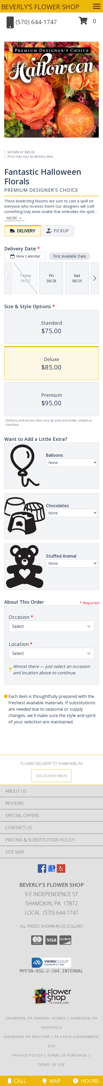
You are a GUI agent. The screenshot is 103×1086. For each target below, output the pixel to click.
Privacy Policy (27, 1055)
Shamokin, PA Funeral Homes (36, 1018)
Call (18, 1080)
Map (53, 1080)
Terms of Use (51, 1064)
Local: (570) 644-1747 (51, 912)
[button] (87, 23)
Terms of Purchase (67, 1055)
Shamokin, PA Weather (27, 1036)
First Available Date (69, 256)
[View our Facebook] (42, 871)
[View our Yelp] (61, 871)
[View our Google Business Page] (51, 871)
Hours (88, 1080)
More (11, 217)
